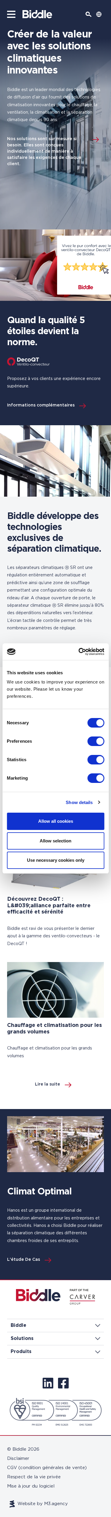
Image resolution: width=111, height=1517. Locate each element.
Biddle (18, 1325)
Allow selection (55, 840)
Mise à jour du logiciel (30, 1486)
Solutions (22, 1338)
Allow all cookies (55, 821)
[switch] (95, 741)
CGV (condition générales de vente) (47, 1468)
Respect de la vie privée (34, 1477)
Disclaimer (18, 1458)
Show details (79, 802)
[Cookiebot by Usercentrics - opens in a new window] (79, 652)
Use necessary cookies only (55, 860)
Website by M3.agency (42, 1504)
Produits (21, 1351)
